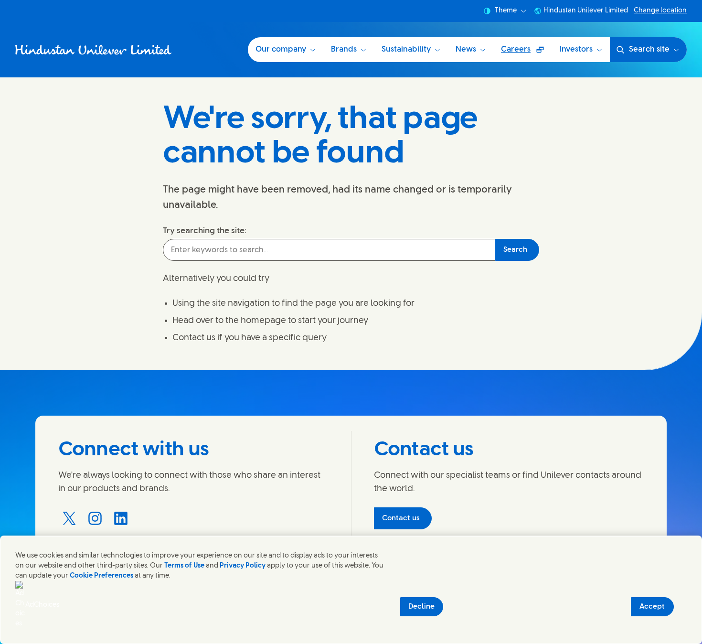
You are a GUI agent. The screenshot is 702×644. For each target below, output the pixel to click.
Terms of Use (184, 565)
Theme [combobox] (506, 10)
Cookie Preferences (101, 576)
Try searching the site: (204, 230)
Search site (649, 49)
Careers (526, 52)
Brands (344, 49)
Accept (652, 607)
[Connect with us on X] (69, 518)
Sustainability (406, 49)
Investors (576, 49)
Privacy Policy (243, 565)
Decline (421, 607)
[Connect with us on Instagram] (95, 518)
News (466, 49)
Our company (280, 49)
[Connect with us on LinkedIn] (121, 518)
